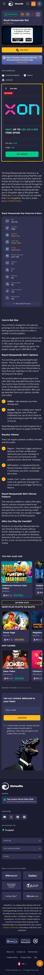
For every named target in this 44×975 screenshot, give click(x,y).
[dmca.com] (12, 941)
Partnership (32, 952)
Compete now (22, 62)
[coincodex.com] (32, 896)
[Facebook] (18, 817)
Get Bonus (22, 154)
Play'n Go (15, 236)
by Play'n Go (8, 23)
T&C (35, 957)
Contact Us (21, 952)
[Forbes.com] (32, 875)
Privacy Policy (26, 957)
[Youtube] (4, 817)
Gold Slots (15, 250)
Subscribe (22, 718)
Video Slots (16, 243)
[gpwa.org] (25, 941)
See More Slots (22, 602)
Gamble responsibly (11, 927)
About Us (10, 952)
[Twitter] (11, 817)
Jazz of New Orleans (13, 201)
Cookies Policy (12, 957)
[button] (11, 595)
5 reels (14, 195)
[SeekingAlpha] (11, 896)
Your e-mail (11, 710)
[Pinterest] (24, 817)
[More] (39, 963)
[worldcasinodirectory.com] (32, 885)
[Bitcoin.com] (11, 875)
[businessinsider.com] (11, 885)
